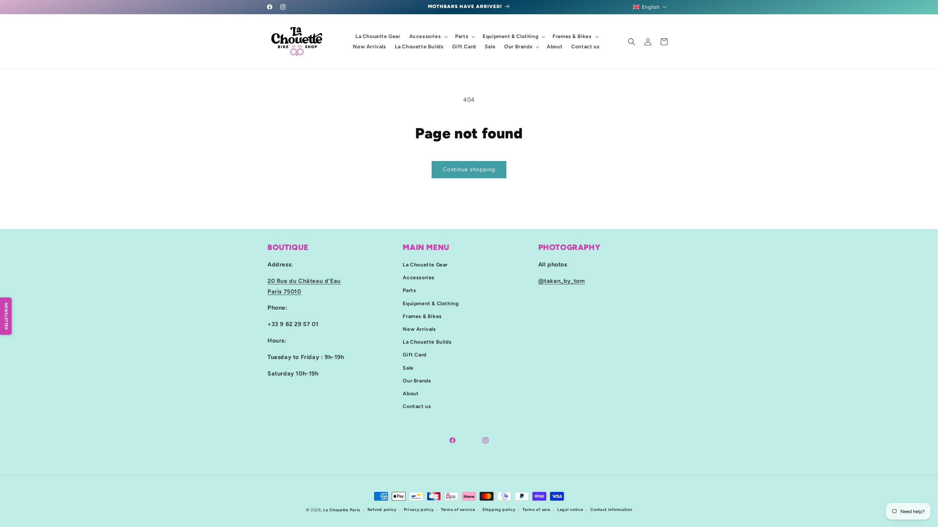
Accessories (419, 277)
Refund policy (382, 509)
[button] (650, 7)
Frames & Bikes (422, 316)
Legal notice (570, 509)
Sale (408, 368)
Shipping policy (499, 509)
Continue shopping (469, 169)
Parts (409, 290)
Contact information (611, 509)
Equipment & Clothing (430, 303)
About (410, 393)
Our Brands (417, 381)
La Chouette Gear (425, 265)
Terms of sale (536, 509)
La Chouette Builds (427, 342)
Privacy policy (419, 509)
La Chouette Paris (341, 510)
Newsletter (6, 316)
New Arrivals (419, 329)
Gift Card (414, 355)
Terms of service (458, 509)
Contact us (417, 406)
